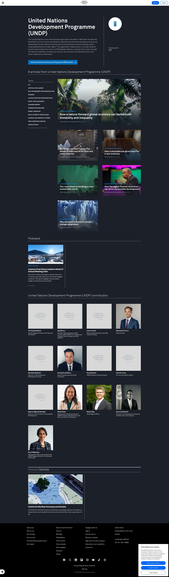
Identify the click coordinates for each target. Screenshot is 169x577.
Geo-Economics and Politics (37, 128)
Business (31, 94)
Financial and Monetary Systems (39, 118)
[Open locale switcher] (2, 572)
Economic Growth (34, 104)
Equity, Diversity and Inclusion (38, 114)
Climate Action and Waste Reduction (40, 98)
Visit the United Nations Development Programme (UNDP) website (51, 62)
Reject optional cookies (153, 563)
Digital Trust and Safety (36, 101)
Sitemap (84, 569)
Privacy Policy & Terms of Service (84, 566)
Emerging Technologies (36, 108)
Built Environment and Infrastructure (41, 91)
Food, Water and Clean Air (36, 121)
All (29, 84)
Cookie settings (153, 572)
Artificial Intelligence (35, 88)
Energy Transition (34, 111)
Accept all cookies (153, 568)
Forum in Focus (33, 124)
